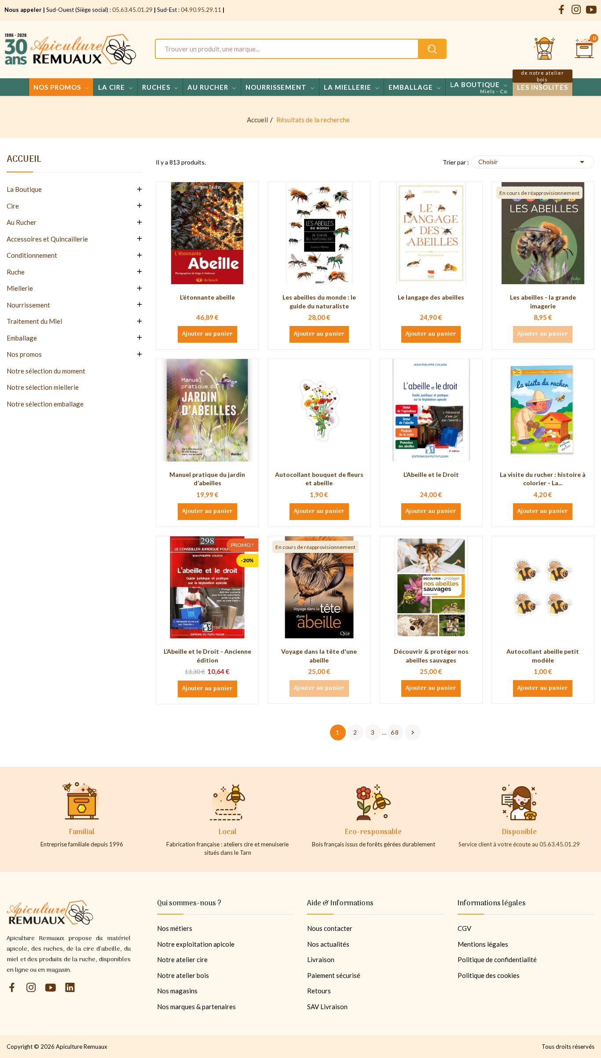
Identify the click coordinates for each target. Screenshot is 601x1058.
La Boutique (24, 189)
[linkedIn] (70, 987)
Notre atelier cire (182, 959)
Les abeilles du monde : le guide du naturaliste (319, 301)
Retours (319, 991)
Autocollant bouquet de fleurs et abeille (319, 479)
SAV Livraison (327, 1006)
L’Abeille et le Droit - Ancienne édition (207, 656)
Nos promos (24, 354)
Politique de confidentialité (497, 959)
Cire (13, 206)
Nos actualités (328, 944)
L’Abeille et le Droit (431, 474)
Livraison (320, 959)
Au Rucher (22, 222)
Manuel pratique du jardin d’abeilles (207, 479)
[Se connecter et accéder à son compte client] (545, 48)
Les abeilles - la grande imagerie (543, 301)
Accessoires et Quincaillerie (47, 239)
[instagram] (576, 9)
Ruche (16, 272)
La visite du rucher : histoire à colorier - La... (543, 479)
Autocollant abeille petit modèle (542, 656)
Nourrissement (28, 305)
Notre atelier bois (183, 975)
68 (395, 732)
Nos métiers (174, 928)
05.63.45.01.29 (132, 9)
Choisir (532, 162)
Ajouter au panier (207, 334)
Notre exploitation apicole (196, 944)
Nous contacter (329, 928)
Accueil (24, 161)
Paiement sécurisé (333, 975)
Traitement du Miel (34, 321)
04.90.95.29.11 (201, 9)
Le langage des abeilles (431, 297)
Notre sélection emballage (45, 404)
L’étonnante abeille (207, 297)
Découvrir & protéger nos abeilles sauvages (431, 656)
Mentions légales (483, 944)
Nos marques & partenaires (196, 1006)
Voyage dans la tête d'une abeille (319, 656)
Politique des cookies (489, 975)
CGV (464, 928)
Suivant (413, 732)
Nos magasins (177, 991)
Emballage (22, 338)
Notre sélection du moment (46, 371)
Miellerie (20, 288)
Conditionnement (32, 255)
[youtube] (591, 9)
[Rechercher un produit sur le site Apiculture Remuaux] (432, 49)
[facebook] (561, 9)
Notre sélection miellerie (43, 387)
